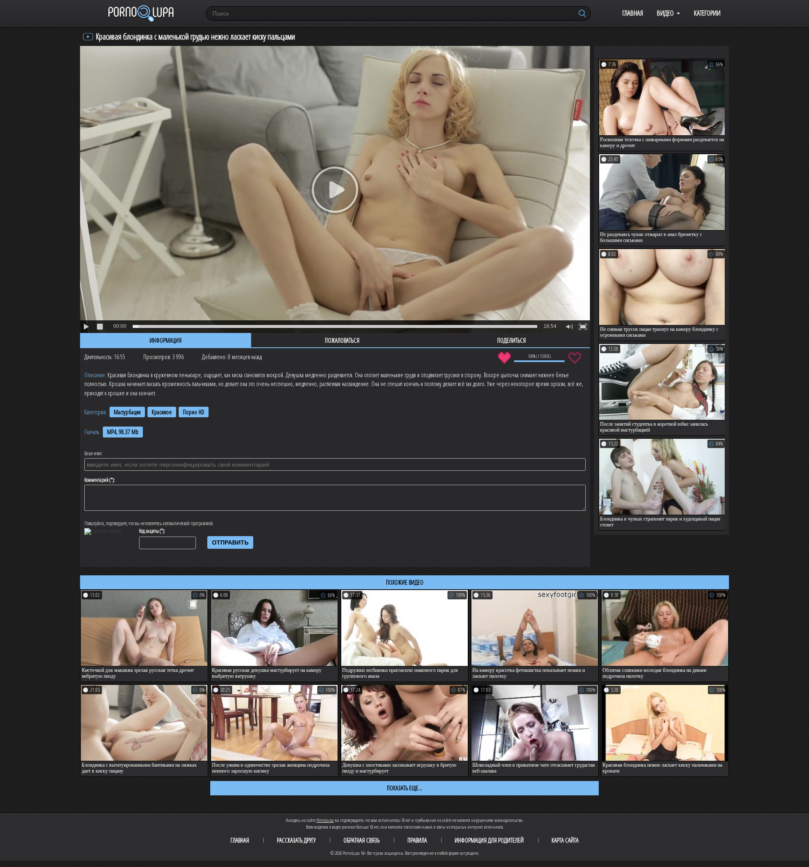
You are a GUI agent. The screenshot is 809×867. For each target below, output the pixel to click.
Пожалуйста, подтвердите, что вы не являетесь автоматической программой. (149, 523)
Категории (707, 13)
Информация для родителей (489, 840)
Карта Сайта (565, 840)
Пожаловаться (342, 340)
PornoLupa (325, 820)
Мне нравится (504, 358)
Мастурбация (127, 412)
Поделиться (511, 340)
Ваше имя (93, 453)
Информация (166, 340)
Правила (417, 840)
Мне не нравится (574, 358)
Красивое (162, 412)
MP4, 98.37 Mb (123, 432)
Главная (632, 13)
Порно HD (193, 412)
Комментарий (96, 480)
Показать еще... (404, 788)
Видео (665, 13)
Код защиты (149, 531)
